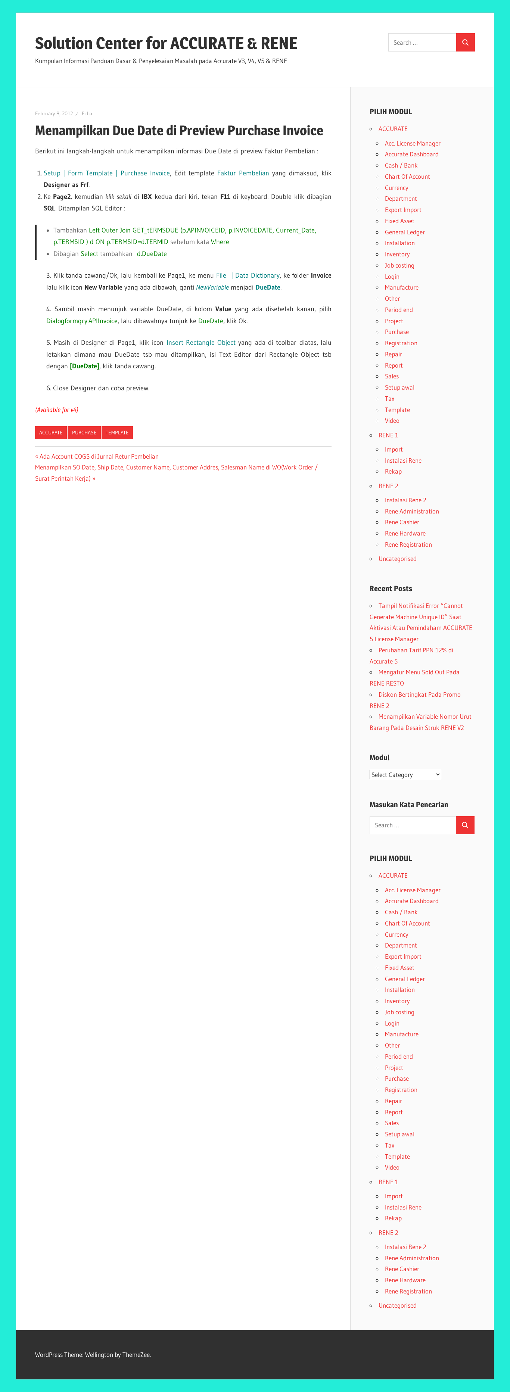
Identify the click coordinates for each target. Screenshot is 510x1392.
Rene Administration (412, 511)
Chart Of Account (407, 176)
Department (401, 198)
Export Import (403, 209)
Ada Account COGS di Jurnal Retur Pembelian (99, 456)
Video (392, 420)
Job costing (399, 265)
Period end (399, 309)
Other (392, 298)
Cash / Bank (401, 165)
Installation (400, 243)
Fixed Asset (399, 221)
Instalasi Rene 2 (405, 500)
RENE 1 (388, 435)
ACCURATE (51, 432)
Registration (401, 343)
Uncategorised (398, 558)
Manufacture (402, 287)
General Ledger (405, 232)
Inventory (397, 254)
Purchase (84, 432)
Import (394, 449)
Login (392, 276)
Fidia (87, 113)
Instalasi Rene (403, 460)
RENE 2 (388, 486)
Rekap (393, 471)
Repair (393, 354)
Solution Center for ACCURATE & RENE (166, 43)
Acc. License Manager (413, 143)
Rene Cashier (402, 522)
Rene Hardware (405, 533)
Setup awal (399, 387)
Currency (396, 187)
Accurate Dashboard (412, 154)
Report (394, 365)
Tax (389, 398)
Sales (392, 376)
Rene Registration (408, 544)
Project (394, 321)
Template (117, 432)
